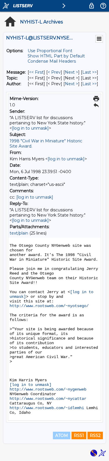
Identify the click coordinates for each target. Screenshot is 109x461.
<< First (36, 72)
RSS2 (95, 435)
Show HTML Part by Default (56, 56)
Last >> (89, 72)
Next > (71, 72)
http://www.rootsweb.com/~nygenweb (48, 389)
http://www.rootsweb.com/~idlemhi (47, 408)
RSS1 (79, 435)
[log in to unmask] (30, 128)
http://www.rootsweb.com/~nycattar (48, 398)
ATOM (61, 435)
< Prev (54, 72)
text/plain (19, 233)
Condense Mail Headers (52, 61)
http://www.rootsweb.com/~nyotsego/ (49, 306)
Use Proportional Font (50, 50)
